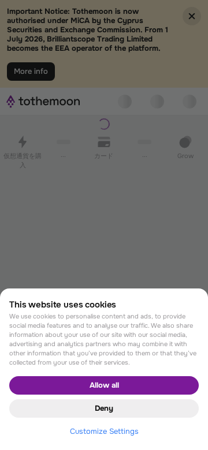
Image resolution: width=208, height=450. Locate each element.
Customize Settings (104, 431)
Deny (104, 408)
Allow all (104, 385)
